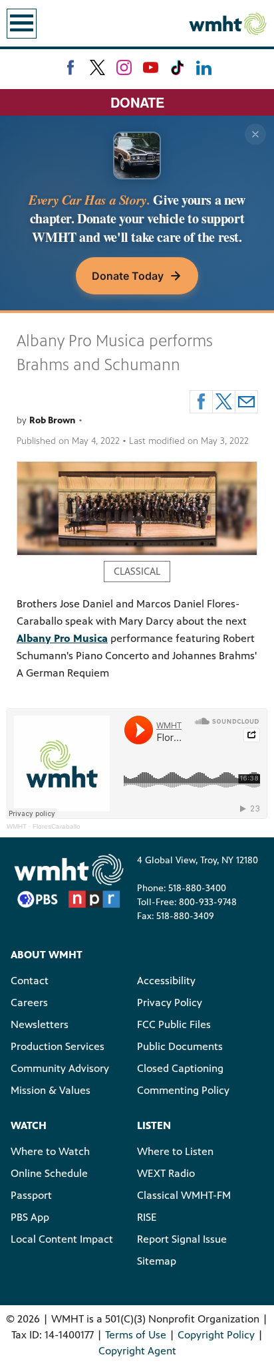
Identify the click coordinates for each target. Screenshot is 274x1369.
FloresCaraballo (56, 826)
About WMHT (46, 954)
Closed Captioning (180, 1068)
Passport (31, 1195)
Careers (29, 1002)
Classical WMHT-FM (184, 1195)
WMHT (17, 826)
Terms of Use (135, 1334)
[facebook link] (70, 67)
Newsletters (39, 1024)
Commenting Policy (183, 1090)
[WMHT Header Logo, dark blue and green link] (227, 23)
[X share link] (223, 401)
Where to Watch (50, 1151)
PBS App (30, 1217)
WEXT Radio (166, 1173)
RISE (147, 1217)
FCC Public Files (174, 1024)
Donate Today (128, 275)
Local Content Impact (62, 1239)
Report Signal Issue (182, 1239)
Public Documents (180, 1046)
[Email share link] (246, 401)
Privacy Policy (169, 1002)
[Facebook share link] (201, 401)
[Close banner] (255, 134)
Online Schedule (49, 1173)
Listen (154, 1125)
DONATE (137, 102)
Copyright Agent (137, 1350)
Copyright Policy (216, 1334)
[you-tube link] (150, 67)
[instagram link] (124, 67)
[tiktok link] (177, 67)
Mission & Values (50, 1090)
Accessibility (166, 980)
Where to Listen (175, 1151)
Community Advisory (60, 1068)
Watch (29, 1125)
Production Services (57, 1046)
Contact (30, 980)
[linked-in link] (203, 67)
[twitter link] (97, 67)
